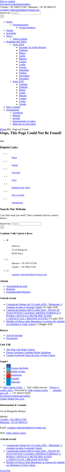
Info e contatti (18, 195)
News (14, 180)
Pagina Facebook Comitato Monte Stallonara (28, 352)
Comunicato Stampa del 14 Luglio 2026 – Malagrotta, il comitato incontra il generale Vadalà (34, 306)
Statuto (15, 165)
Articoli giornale (14, 335)
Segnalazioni (17, 202)
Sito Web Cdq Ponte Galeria (20, 349)
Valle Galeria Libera (13, 387)
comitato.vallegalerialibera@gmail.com (19, 10)
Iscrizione (16, 172)
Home (14, 157)
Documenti (11, 338)
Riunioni (10, 289)
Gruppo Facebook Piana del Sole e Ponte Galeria (30, 355)
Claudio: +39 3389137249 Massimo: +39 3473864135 (13, 421)
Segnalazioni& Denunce (18, 292)
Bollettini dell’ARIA (21, 187)
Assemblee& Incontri (16, 286)
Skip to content (7, 1)
